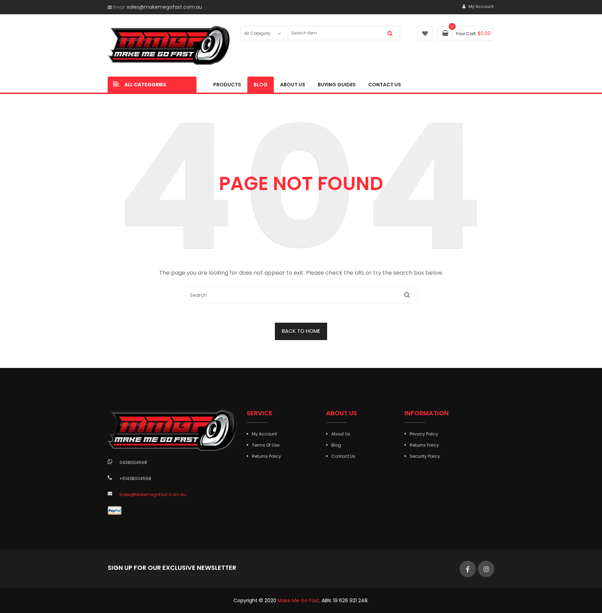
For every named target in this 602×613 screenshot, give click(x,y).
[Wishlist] (425, 33)
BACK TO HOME (301, 331)
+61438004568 (135, 478)
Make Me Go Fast (298, 600)
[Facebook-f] (468, 569)
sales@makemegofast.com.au (164, 6)
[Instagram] (486, 569)
